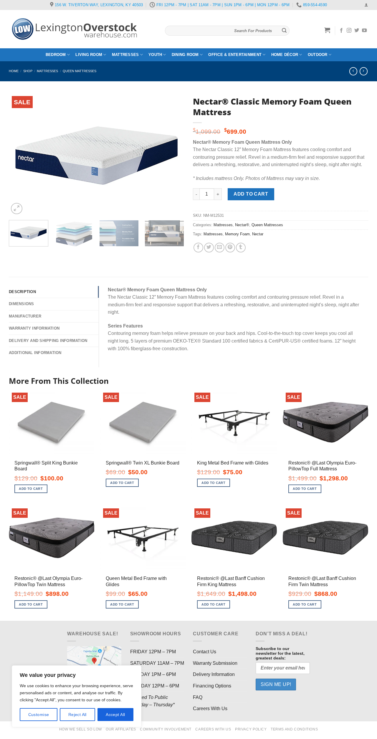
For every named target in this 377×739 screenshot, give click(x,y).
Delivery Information (214, 674)
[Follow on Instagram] (349, 30)
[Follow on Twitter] (356, 30)
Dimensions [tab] (21, 304)
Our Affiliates (121, 729)
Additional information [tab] (35, 353)
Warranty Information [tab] (34, 328)
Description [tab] (22, 292)
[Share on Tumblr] (241, 247)
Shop (27, 71)
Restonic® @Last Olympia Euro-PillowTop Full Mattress (322, 466)
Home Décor (284, 54)
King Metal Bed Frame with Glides (232, 462)
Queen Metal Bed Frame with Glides (136, 581)
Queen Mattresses (79, 71)
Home (14, 71)
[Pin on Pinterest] (230, 247)
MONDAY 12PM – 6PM (154, 685)
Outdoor (318, 54)
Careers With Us (210, 708)
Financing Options (212, 685)
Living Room (88, 54)
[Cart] (327, 30)
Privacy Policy (251, 729)
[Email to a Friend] (219, 247)
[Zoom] (16, 208)
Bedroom (56, 54)
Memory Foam (237, 234)
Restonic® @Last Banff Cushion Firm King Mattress (231, 581)
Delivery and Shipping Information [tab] (48, 340)
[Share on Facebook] (198, 247)
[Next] (173, 154)
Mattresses (125, 54)
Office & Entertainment (235, 54)
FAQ (197, 697)
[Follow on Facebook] (341, 30)
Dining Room (185, 54)
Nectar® (242, 225)
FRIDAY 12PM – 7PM (153, 651)
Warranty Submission (215, 663)
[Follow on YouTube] (364, 30)
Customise (38, 714)
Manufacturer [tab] (25, 316)
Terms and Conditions (294, 729)
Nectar (257, 234)
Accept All (115, 714)
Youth (155, 54)
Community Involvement (165, 729)
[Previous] (19, 154)
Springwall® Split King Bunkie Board (46, 466)
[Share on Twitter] (209, 247)
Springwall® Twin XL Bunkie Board (142, 462)
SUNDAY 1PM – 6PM (153, 674)
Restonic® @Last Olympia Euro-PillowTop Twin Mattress (48, 581)
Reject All (77, 714)
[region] (76, 696)
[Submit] (284, 31)
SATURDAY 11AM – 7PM (157, 663)
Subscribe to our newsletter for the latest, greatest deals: (280, 653)
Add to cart (251, 193)
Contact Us (204, 651)
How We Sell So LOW (80, 729)
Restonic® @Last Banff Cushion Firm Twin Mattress (322, 581)
